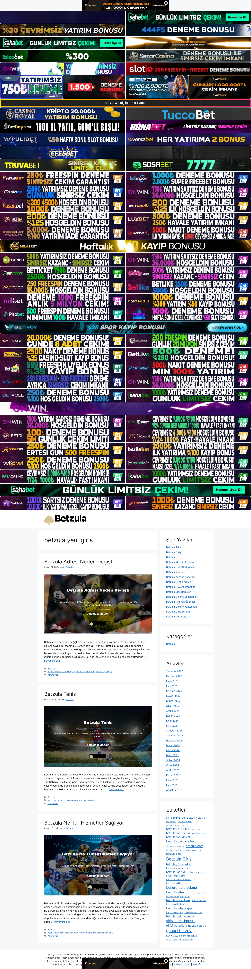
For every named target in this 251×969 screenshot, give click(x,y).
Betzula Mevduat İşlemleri (181, 562)
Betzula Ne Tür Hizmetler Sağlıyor (84, 823)
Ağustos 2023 (174, 790)
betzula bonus (196, 829)
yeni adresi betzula (186, 940)
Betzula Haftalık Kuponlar (181, 567)
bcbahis (187, 964)
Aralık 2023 (173, 770)
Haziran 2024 (174, 740)
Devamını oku (52, 660)
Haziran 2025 (174, 691)
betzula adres (171, 822)
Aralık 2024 (173, 710)
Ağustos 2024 (174, 730)
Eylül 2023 (172, 785)
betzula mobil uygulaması (178, 879)
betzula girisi (174, 853)
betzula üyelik (174, 916)
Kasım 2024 (173, 715)
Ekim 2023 (172, 780)
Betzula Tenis (60, 694)
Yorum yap (52, 675)
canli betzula (189, 917)
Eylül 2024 (172, 725)
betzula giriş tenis (55, 800)
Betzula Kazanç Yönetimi (180, 577)
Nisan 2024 (173, 750)
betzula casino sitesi (180, 841)
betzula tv (185, 896)
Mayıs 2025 (173, 695)
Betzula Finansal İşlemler (180, 601)
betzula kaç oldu (176, 871)
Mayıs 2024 (173, 745)
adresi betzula (173, 818)
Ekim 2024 (172, 720)
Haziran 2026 (174, 676)
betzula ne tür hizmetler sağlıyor (80, 932)
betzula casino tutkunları (175, 846)
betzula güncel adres (179, 864)
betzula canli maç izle (193, 833)
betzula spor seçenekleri (196, 893)
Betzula (51, 668)
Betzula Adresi (174, 547)
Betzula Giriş (173, 552)
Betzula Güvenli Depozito (180, 586)
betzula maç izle (196, 872)
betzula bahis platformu (175, 825)
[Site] (62, 178)
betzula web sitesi (175, 904)
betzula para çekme (181, 888)
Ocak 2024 (172, 765)
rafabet (177, 964)
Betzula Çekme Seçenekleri (182, 596)
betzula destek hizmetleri (175, 850)
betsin (195, 964)
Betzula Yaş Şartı (176, 572)
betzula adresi (185, 821)
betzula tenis (72, 800)
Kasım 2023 (173, 775)
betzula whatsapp (179, 908)
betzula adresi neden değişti (61, 671)
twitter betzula (171, 940)
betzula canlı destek (178, 837)
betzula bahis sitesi (177, 829)
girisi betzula (175, 925)
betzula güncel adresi (177, 868)
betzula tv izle (199, 900)
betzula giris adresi (193, 850)
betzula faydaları (55, 932)
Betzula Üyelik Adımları (179, 581)
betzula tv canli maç (178, 900)
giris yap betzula (196, 925)
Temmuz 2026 (174, 671)
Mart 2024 (172, 755)
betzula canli (174, 833)
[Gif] (125, 246)
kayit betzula (174, 935)
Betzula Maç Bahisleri (178, 591)
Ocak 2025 (172, 705)
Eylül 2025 (172, 686)
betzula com (194, 846)
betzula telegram (172, 897)
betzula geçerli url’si (85, 671)
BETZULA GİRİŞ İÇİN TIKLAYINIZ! (125, 103)
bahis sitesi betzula (193, 817)
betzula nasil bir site (176, 883)
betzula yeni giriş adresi (193, 913)
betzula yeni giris (104, 671)
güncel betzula (179, 930)
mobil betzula (190, 935)
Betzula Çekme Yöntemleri (181, 606)
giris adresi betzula (180, 921)
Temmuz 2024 (174, 735)
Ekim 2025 (172, 681)
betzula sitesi (175, 892)
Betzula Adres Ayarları (179, 616)
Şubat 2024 (173, 760)
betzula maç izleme (175, 875)
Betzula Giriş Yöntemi (178, 611)
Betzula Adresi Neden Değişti (79, 561)
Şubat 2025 (173, 700)
